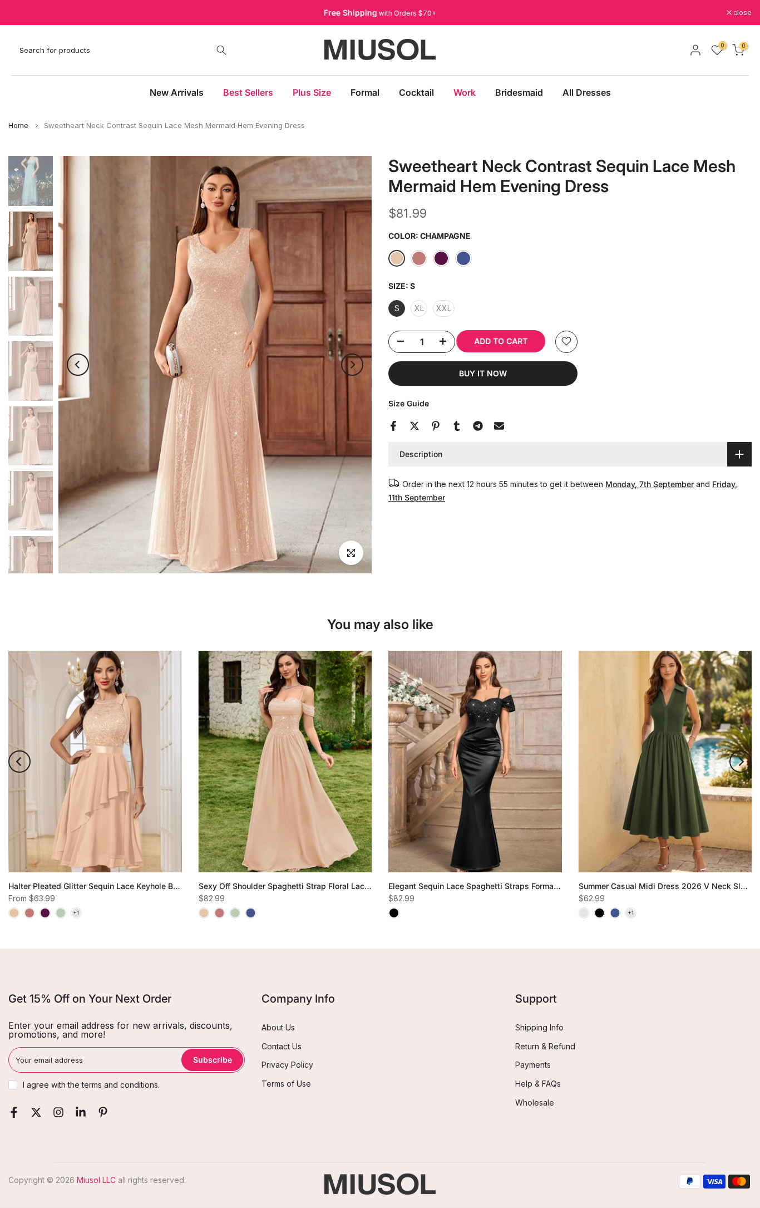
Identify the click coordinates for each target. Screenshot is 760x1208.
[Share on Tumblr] (457, 426)
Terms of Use (286, 1083)
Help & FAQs (538, 1083)
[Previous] (78, 364)
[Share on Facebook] (393, 426)
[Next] (352, 364)
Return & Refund (545, 1046)
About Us (278, 1027)
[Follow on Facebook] (13, 1112)
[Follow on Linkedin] (80, 1112)
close (23, 12)
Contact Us (281, 1046)
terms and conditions (120, 1084)
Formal (365, 92)
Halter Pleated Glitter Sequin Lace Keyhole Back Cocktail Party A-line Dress (148, 886)
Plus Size (312, 92)
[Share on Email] (499, 426)
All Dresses (586, 92)
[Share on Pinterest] (436, 426)
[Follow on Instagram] (58, 1112)
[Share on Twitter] (414, 426)
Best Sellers (248, 92)
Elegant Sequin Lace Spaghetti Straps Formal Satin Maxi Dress (504, 886)
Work (464, 92)
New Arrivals (177, 92)
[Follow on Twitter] (36, 1112)
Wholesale (534, 1102)
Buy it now (483, 372)
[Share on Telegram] (478, 426)
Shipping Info (539, 1027)
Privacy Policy (287, 1064)
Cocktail (416, 92)
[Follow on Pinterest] (102, 1112)
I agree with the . (91, 1084)
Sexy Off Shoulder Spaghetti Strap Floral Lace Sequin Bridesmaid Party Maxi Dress (353, 886)
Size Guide (408, 402)
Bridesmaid (519, 92)
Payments (533, 1064)
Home (18, 125)
